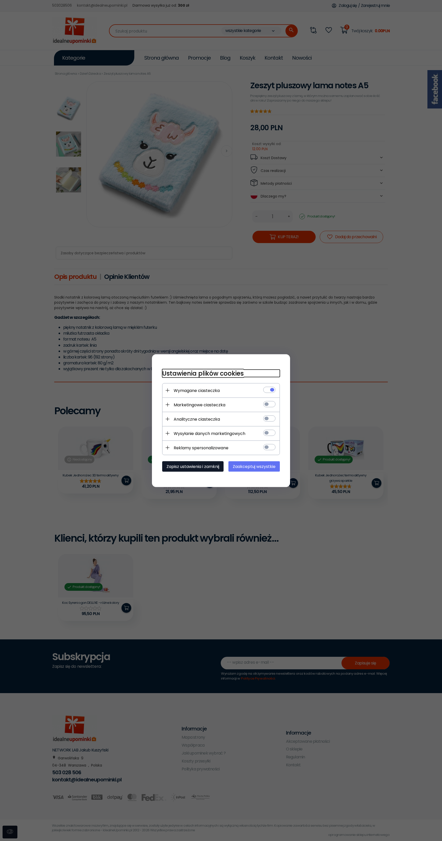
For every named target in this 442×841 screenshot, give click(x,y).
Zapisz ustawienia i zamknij (193, 466)
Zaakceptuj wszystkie (254, 466)
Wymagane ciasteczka (197, 390)
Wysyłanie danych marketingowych (209, 433)
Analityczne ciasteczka (197, 419)
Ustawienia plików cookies (203, 373)
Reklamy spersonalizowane (201, 448)
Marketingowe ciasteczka (199, 405)
